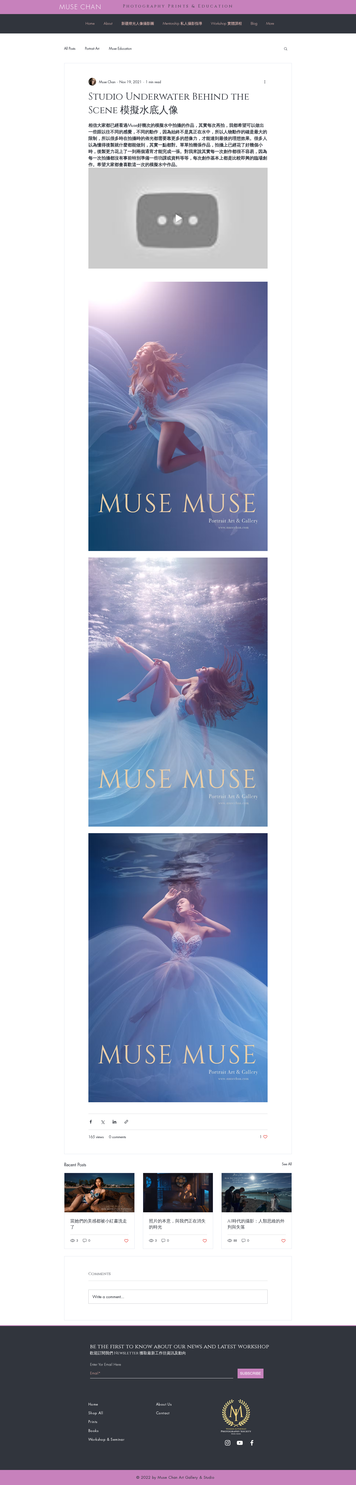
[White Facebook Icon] (251, 1442)
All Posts (69, 48)
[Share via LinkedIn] (114, 1121)
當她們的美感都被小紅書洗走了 (98, 1224)
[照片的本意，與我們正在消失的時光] (178, 1192)
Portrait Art (92, 48)
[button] (285, 48)
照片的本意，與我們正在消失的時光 (177, 1224)
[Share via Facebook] (90, 1121)
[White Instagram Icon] (227, 1442)
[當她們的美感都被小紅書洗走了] (99, 1192)
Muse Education (120, 48)
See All (287, 1164)
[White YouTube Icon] (239, 1442)
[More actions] (265, 82)
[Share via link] (126, 1121)
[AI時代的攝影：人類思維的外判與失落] (257, 1192)
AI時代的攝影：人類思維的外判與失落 (256, 1224)
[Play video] (178, 218)
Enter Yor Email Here (105, 1364)
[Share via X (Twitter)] (102, 1121)
